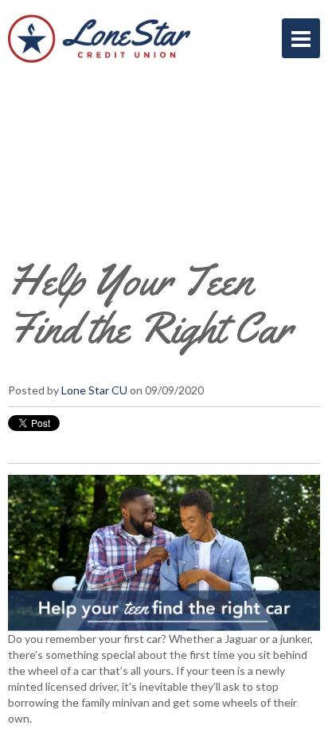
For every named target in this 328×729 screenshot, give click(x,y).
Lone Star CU (94, 390)
